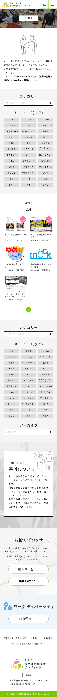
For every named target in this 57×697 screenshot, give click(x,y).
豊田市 (45, 131)
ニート (28, 155)
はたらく (28, 125)
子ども (11, 185)
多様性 (45, 185)
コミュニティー (45, 155)
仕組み (11, 161)
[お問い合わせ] (44, 4)
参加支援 (11, 149)
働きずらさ (11, 155)
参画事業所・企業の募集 (21, 644)
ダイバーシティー (45, 149)
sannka (46, 119)
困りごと (11, 173)
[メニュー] (52, 4)
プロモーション (45, 125)
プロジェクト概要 (11, 638)
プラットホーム (45, 167)
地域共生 (28, 137)
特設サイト (30, 618)
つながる (11, 125)
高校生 (28, 119)
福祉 (11, 179)
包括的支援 (45, 161)
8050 (11, 167)
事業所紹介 (48, 638)
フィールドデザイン (28, 131)
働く (28, 143)
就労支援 (45, 143)
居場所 (11, 143)
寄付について (40, 644)
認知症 (45, 173)
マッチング (28, 167)
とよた (11, 137)
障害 (46, 179)
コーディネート (11, 131)
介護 (28, 179)
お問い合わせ (30, 569)
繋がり (45, 137)
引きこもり (28, 149)
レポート (26, 638)
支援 (28, 185)
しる (11, 119)
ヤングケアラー (28, 173)
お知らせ (36, 638)
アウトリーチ (28, 161)
